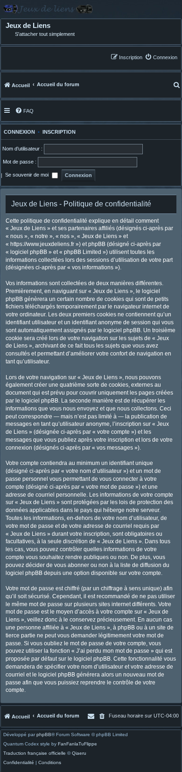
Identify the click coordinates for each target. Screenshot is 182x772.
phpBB (43, 734)
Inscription (59, 132)
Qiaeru (79, 753)
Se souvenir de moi (27, 175)
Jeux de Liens (28, 25)
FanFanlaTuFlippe (77, 744)
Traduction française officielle (34, 753)
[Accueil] (91, 9)
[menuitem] (161, 57)
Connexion (18, 132)
